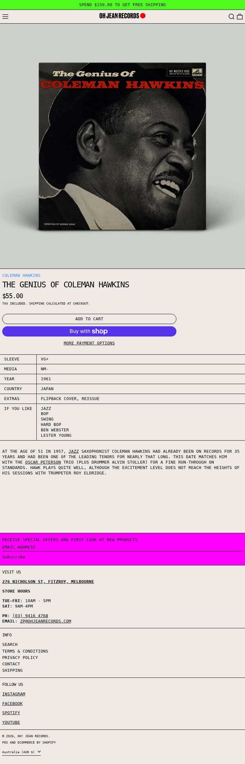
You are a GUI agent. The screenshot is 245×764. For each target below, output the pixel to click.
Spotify (11, 712)
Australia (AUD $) (19, 752)
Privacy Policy (20, 657)
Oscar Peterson (43, 462)
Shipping (36, 303)
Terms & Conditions (25, 651)
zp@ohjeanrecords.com (45, 621)
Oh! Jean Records (33, 736)
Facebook (12, 703)
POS (5, 742)
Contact (11, 664)
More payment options (89, 343)
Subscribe (13, 557)
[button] (231, 16)
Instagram (13, 694)
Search (10, 644)
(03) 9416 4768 (30, 615)
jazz (74, 451)
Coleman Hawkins (21, 275)
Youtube (11, 722)
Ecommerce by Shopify (37, 742)
